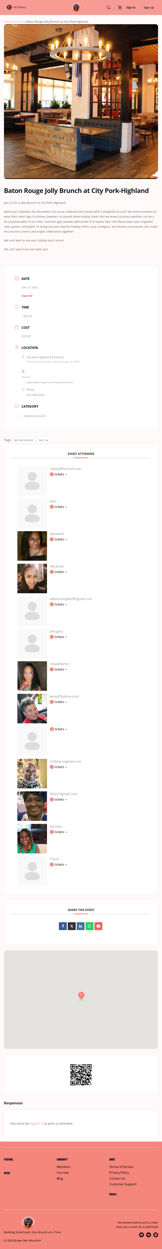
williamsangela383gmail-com (71, 599)
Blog (60, 1178)
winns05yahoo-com (64, 696)
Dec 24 (43, 440)
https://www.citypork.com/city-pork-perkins (49, 382)
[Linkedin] (81, 926)
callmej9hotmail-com (65, 469)
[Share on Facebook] (63, 926)
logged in (36, 1123)
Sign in (131, 7)
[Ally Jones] (32, 578)
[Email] (98, 926)
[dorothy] (32, 838)
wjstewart (57, 534)
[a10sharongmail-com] (32, 773)
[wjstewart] (32, 545)
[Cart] (119, 7)
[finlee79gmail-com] (32, 806)
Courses (63, 1172)
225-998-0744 (35, 395)
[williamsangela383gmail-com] (32, 610)
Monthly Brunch (35, 416)
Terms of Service (121, 1167)
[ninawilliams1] (32, 675)
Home (8, 21)
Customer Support (123, 1184)
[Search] (108, 7)
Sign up (149, 7)
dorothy (56, 826)
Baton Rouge (24, 440)
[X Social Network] (72, 926)
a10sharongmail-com (65, 761)
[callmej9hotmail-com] (32, 480)
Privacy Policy (119, 1172)
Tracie (54, 859)
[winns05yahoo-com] (32, 708)
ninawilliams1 (60, 664)
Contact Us (117, 1178)
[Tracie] (32, 871)
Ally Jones (57, 566)
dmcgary (56, 631)
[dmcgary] (32, 643)
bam (53, 501)
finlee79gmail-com (63, 794)
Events (19, 21)
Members (64, 1167)
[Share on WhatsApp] (89, 926)
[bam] (32, 513)
